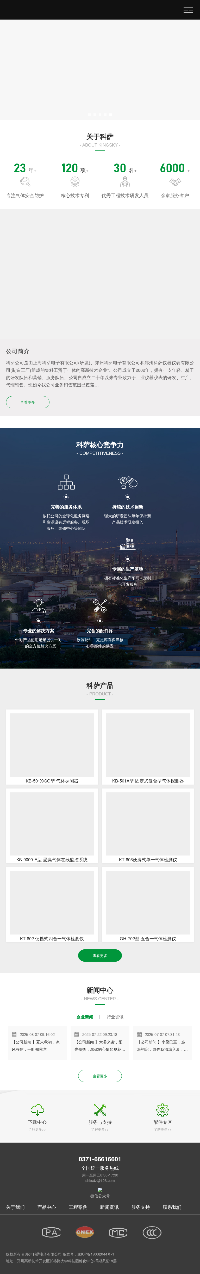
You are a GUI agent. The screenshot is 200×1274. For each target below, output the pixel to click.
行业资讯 (115, 1017)
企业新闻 (85, 1017)
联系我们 (172, 1206)
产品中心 (46, 1206)
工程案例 (78, 1206)
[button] (89, 114)
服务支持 (140, 1206)
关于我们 (15, 1206)
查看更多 (27, 402)
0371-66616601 (100, 1158)
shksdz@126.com (100, 1180)
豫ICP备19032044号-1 (95, 1254)
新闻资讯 (109, 1206)
